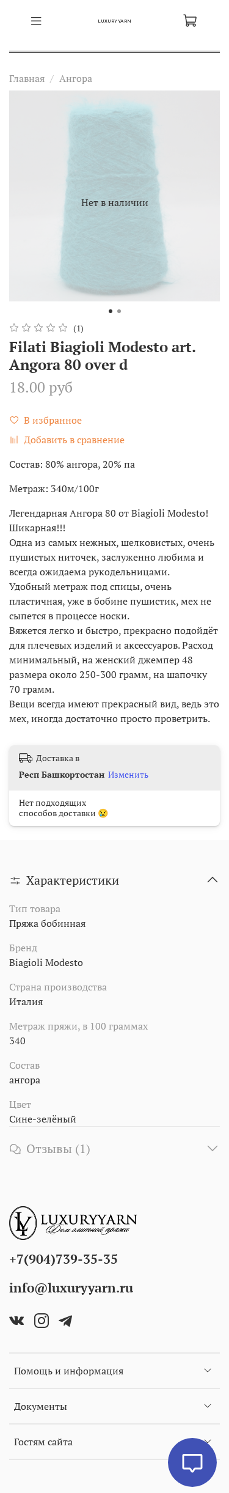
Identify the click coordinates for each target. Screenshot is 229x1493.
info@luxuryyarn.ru (71, 1287)
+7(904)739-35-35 (63, 1258)
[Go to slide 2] (119, 311)
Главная (27, 78)
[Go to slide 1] (110, 311)
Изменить (128, 774)
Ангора (75, 78)
